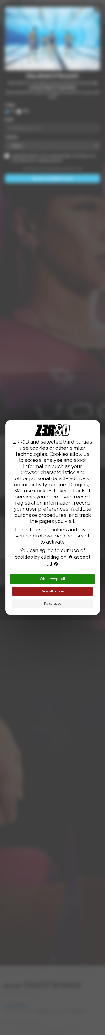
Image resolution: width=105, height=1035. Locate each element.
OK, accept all (52, 579)
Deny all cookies (52, 591)
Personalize (52, 603)
